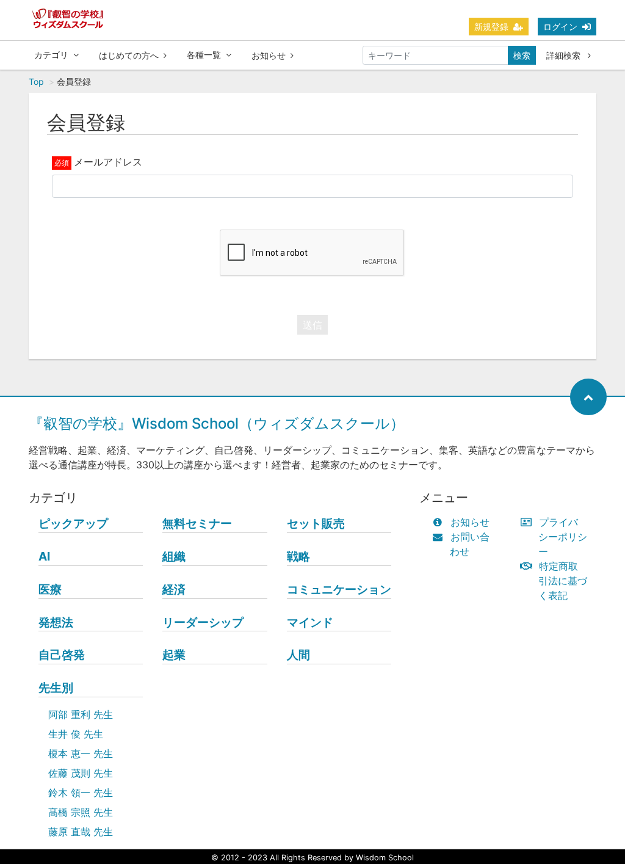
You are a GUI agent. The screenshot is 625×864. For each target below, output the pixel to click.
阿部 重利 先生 (80, 714)
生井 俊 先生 (75, 734)
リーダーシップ (203, 622)
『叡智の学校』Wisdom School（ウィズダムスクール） (217, 423)
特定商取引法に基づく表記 (562, 580)
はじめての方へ (129, 55)
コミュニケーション (339, 589)
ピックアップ (73, 523)
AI (44, 556)
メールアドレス (108, 162)
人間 (298, 654)
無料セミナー (197, 523)
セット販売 (316, 523)
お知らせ (268, 55)
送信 (312, 325)
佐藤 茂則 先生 (80, 773)
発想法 (55, 622)
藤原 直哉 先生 (80, 832)
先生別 (55, 687)
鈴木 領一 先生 (80, 792)
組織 (174, 556)
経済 (174, 589)
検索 (521, 55)
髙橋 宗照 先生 (80, 812)
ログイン (560, 26)
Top (36, 81)
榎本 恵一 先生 (80, 753)
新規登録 (491, 26)
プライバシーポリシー (562, 536)
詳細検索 (564, 55)
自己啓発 (61, 654)
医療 (50, 589)
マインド (310, 622)
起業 (174, 654)
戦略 (298, 556)
